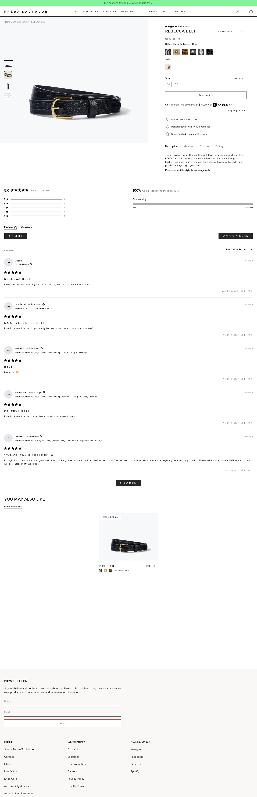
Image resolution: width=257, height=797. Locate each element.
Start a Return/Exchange (19, 749)
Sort (228, 249)
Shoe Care (10, 779)
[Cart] (251, 11)
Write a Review (239, 236)
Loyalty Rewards (77, 786)
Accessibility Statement (18, 793)
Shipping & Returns (237, 110)
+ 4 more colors (122, 570)
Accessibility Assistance (18, 786)
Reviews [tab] (10, 228)
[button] (206, 26)
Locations (73, 757)
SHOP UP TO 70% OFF (139, 3)
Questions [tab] (26, 228)
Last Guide (10, 771)
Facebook (137, 757)
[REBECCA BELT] (128, 537)
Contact (9, 757)
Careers (72, 771)
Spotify (135, 771)
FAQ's (7, 764)
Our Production (76, 764)
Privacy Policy (75, 779)
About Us (73, 749)
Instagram (136, 749)
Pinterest (136, 764)
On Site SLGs (20, 22)
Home (7, 22)
